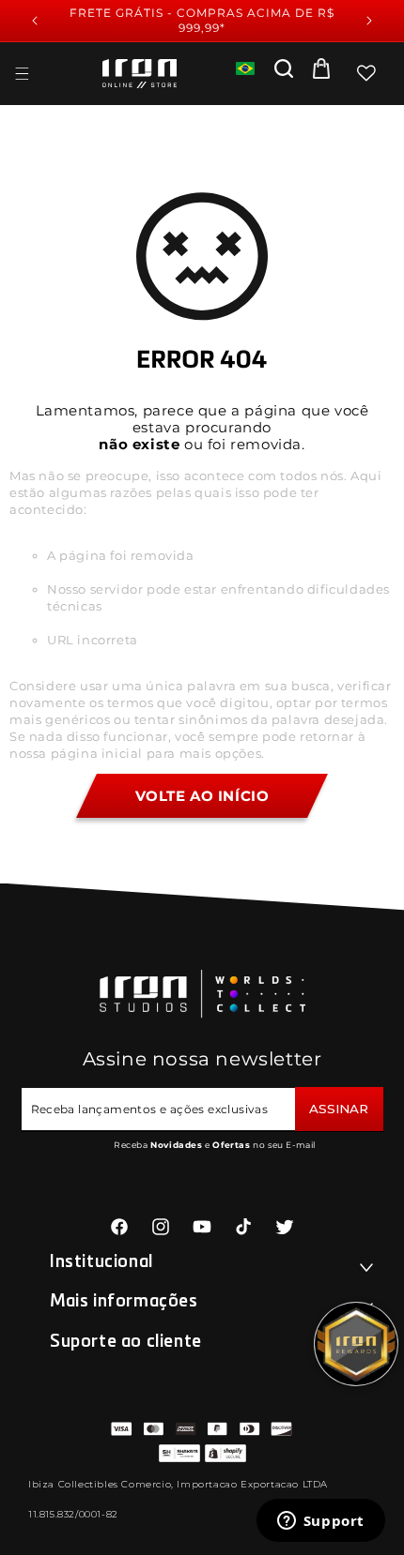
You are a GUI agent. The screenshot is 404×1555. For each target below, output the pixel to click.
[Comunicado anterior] (34, 20)
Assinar (338, 1108)
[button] (22, 73)
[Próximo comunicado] (369, 20)
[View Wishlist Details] (366, 73)
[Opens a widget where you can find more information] (320, 1522)
